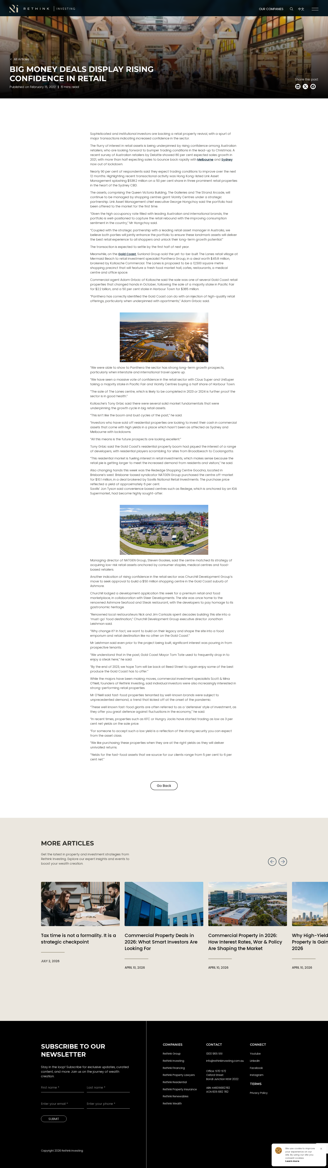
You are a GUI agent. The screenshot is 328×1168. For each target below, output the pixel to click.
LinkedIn (255, 1061)
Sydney (227, 159)
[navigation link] (315, 9)
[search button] (291, 9)
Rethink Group (172, 1054)
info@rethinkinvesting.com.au (225, 1061)
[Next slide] (283, 861)
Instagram (256, 1075)
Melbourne (205, 159)
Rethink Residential (175, 1082)
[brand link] (42, 8)
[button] (321, 1148)
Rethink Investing (173, 1061)
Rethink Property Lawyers (179, 1075)
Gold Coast (127, 254)
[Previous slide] (272, 861)
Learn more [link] (292, 1161)
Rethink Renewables (175, 1096)
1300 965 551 (214, 1054)
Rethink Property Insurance (180, 1089)
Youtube (255, 1054)
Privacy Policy (259, 1093)
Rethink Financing (174, 1068)
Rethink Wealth (172, 1103)
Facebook (256, 1068)
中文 (301, 9)
